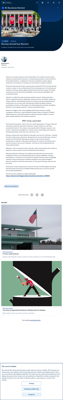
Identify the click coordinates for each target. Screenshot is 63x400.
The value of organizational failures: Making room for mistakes (24, 310)
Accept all (31, 394)
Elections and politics (11, 186)
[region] (31, 381)
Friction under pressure (11, 254)
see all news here (35, 320)
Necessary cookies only (31, 389)
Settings (31, 383)
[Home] (7, 2)
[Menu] (59, 2)
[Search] (37, 2)
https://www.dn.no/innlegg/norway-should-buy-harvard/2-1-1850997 (28, 176)
